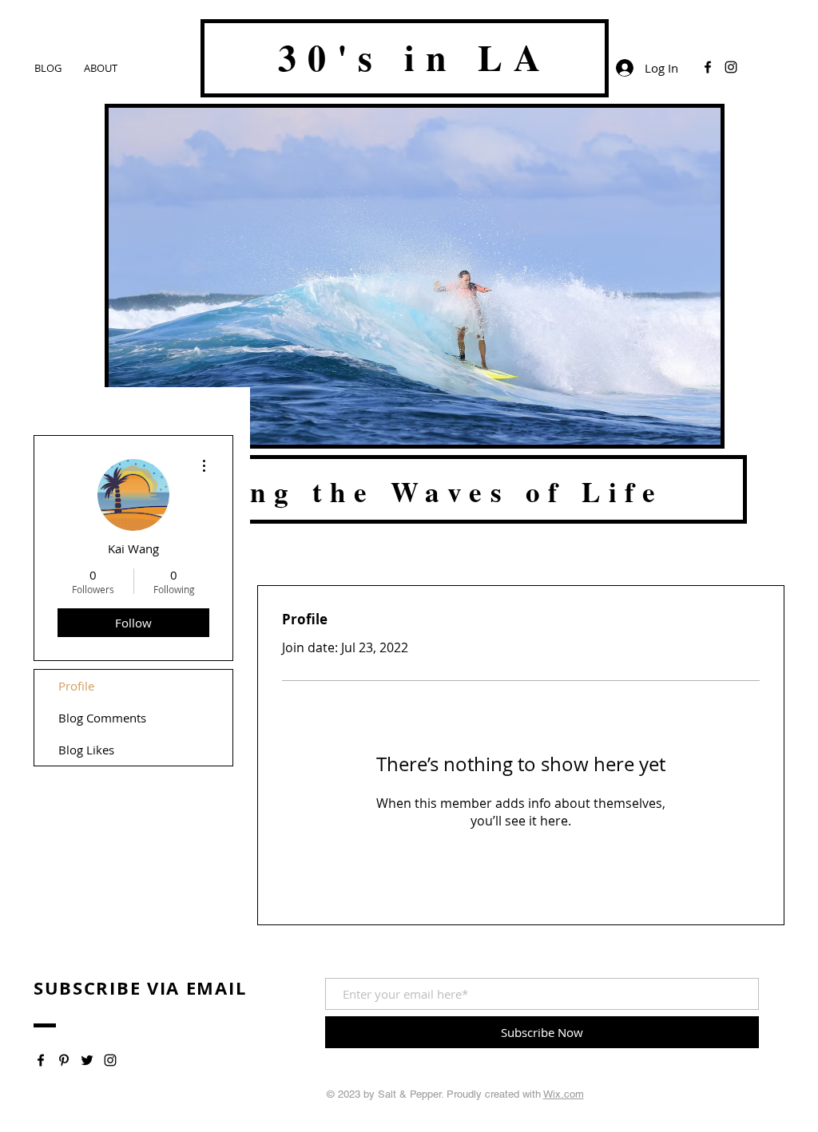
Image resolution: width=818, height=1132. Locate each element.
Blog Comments (102, 718)
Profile (76, 686)
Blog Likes (86, 750)
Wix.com (563, 1094)
